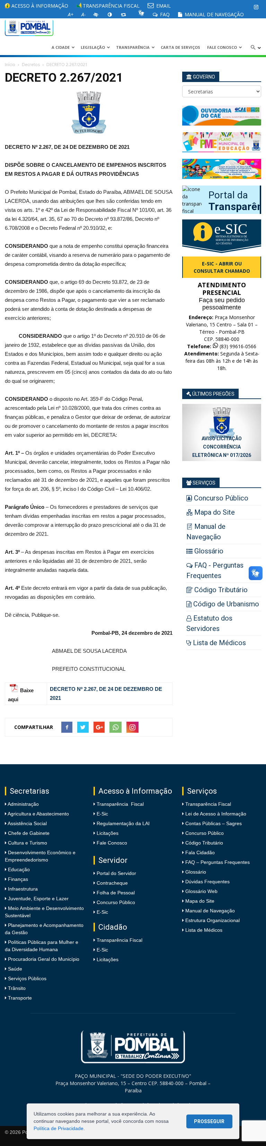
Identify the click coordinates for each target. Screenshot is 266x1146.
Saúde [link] (14, 969)
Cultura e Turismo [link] (27, 843)
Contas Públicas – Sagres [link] (213, 823)
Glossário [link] (195, 872)
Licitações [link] (107, 833)
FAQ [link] (164, 14)
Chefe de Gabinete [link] (28, 833)
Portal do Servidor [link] (116, 873)
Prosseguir (209, 1121)
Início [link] (10, 64)
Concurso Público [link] (116, 902)
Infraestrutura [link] (22, 889)
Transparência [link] (133, 47)
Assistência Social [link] (27, 823)
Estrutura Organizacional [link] (212, 920)
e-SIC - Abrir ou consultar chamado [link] (222, 267)
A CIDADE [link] (61, 47)
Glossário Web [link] (201, 891)
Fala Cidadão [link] (200, 852)
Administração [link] (23, 804)
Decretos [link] (31, 64)
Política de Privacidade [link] (58, 1128)
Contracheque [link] (112, 883)
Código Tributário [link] (204, 843)
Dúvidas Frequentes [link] (207, 881)
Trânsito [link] (16, 988)
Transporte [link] (19, 998)
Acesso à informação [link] (39, 5)
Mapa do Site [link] (199, 901)
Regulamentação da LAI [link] (123, 823)
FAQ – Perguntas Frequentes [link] (217, 862)
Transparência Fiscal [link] (110, 5)
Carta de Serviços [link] (180, 47)
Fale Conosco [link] (222, 47)
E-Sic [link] (102, 813)
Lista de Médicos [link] (203, 930)
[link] (256, 7)
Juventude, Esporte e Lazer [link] (38, 898)
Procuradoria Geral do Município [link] (43, 959)
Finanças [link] (17, 879)
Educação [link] (18, 869)
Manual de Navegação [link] (213, 14)
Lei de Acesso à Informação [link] (215, 813)
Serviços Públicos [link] (26, 978)
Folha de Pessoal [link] (116, 892)
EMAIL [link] (163, 5)
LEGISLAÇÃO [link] (93, 47)
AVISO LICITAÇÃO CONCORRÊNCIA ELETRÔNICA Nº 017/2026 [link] (221, 447)
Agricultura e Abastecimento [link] (38, 813)
